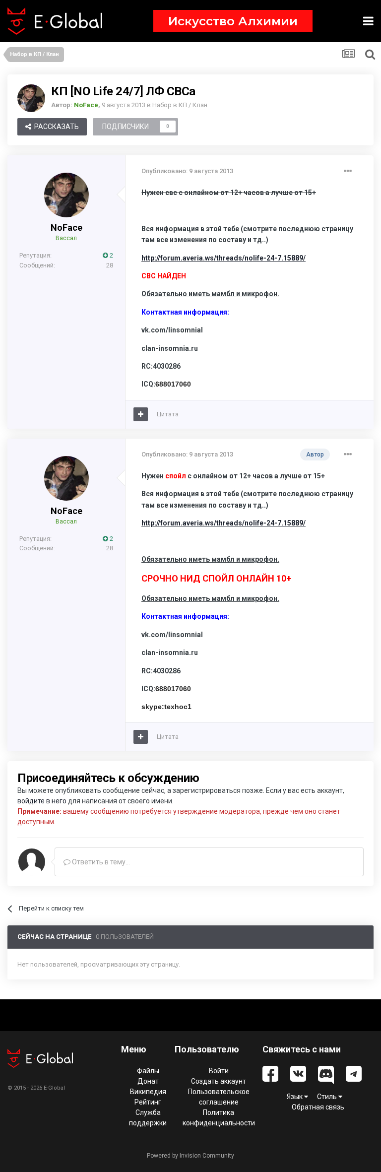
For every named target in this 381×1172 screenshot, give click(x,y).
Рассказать (55, 126)
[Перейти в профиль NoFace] (31, 98)
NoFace (66, 227)
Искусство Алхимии (233, 21)
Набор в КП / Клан (179, 105)
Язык (295, 1097)
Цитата (168, 414)
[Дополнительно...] (348, 171)
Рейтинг (147, 1102)
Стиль (327, 1097)
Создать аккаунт (218, 1081)
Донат (148, 1081)
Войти (219, 1071)
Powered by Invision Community (190, 1155)
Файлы (148, 1071)
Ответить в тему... (100, 862)
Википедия (148, 1092)
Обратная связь (318, 1107)
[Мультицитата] (140, 414)
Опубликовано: (187, 171)
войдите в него (41, 801)
